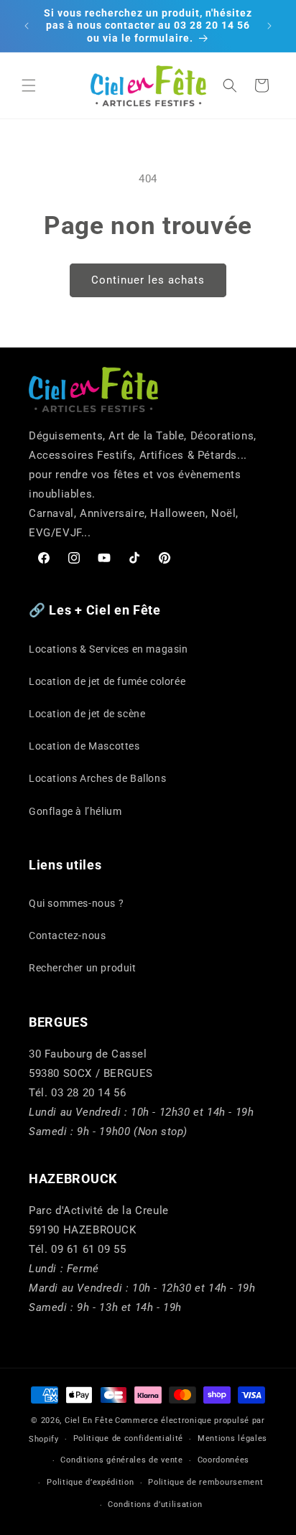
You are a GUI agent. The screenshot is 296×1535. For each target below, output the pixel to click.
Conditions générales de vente (121, 1460)
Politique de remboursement (205, 1482)
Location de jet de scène (87, 713)
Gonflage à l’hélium (75, 811)
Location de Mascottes (84, 746)
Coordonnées (224, 1460)
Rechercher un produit (83, 968)
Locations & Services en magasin (108, 649)
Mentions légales (232, 1438)
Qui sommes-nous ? (76, 903)
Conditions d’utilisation (155, 1504)
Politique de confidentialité (128, 1438)
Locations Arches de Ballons (97, 778)
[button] (29, 85)
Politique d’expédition (90, 1482)
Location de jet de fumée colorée (107, 681)
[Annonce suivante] (269, 26)
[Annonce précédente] (26, 26)
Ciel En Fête (89, 1420)
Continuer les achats (148, 280)
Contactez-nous (67, 935)
